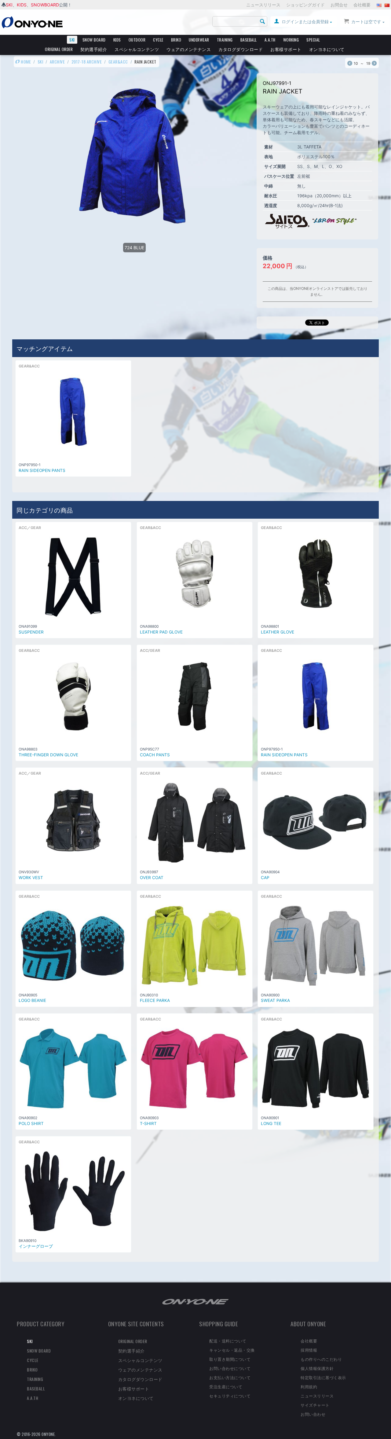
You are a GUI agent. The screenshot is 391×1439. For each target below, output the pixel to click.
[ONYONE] (32, 21)
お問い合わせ (313, 1414)
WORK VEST (31, 877)
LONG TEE (271, 1123)
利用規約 (309, 1386)
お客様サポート (285, 49)
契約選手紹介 (93, 49)
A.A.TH (270, 40)
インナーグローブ (36, 1246)
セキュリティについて (229, 1396)
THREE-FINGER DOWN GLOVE (48, 754)
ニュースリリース (263, 4)
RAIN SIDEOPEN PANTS (42, 470)
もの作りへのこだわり (321, 1359)
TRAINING (225, 40)
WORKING (291, 40)
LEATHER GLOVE (277, 632)
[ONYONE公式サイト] (195, 1301)
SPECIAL (313, 40)
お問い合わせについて (229, 1368)
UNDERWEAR (199, 40)
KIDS (22, 4)
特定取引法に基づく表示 (323, 1377)
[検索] (263, 22)
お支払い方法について (229, 1377)
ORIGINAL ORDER (59, 49)
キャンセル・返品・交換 (232, 1350)
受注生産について (225, 1386)
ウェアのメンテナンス (188, 49)
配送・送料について (228, 1341)
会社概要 (362, 4)
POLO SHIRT (31, 1123)
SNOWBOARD (45, 4)
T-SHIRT (148, 1123)
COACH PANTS (155, 754)
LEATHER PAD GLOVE (161, 632)
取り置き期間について (229, 1359)
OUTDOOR (137, 40)
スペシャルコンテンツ (137, 49)
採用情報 (309, 1350)
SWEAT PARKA (275, 1000)
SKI (9, 4)
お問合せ (339, 4)
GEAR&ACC (118, 61)
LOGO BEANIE (32, 1000)
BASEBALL (248, 40)
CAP (265, 877)
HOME (25, 61)
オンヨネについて (327, 49)
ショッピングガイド (305, 4)
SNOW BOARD (94, 40)
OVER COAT (151, 877)
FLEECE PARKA (155, 1000)
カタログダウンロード (240, 49)
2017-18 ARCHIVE (86, 61)
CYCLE (158, 40)
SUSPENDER (31, 632)
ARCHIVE (57, 61)
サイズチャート (315, 1405)
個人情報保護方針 (317, 1368)
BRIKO (176, 40)
